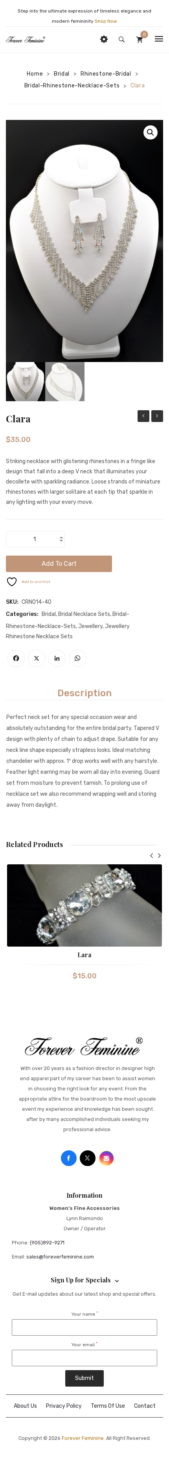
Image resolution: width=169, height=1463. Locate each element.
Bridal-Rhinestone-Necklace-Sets (72, 85)
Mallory (143, 416)
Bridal (62, 74)
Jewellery (90, 626)
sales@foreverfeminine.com (60, 1257)
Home (35, 74)
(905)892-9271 (47, 1243)
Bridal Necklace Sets (84, 614)
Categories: (22, 614)
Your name (85, 1314)
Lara (84, 955)
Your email (84, 1345)
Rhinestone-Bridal (106, 74)
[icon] (69, 1158)
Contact (145, 1406)
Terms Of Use (108, 1406)
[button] (150, 132)
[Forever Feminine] (25, 39)
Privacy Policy (64, 1406)
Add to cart (59, 563)
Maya (157, 416)
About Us (25, 1406)
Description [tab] (84, 693)
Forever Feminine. (83, 1438)
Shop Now (106, 21)
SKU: (12, 602)
